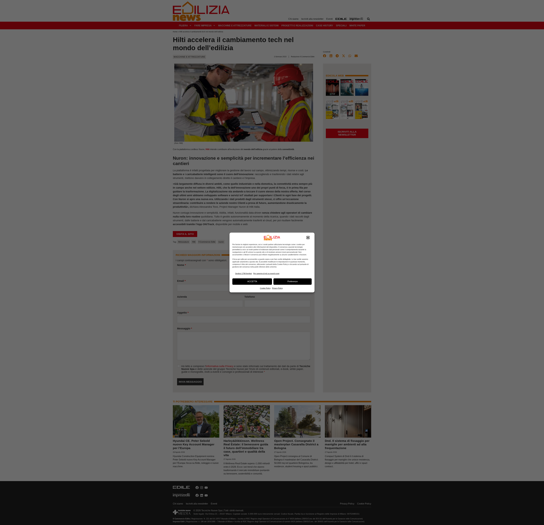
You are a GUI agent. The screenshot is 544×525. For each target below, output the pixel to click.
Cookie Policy (265, 288)
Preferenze (292, 281)
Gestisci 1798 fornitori (243, 274)
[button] (308, 237)
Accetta (252, 281)
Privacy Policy (277, 288)
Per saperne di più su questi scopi (266, 274)
